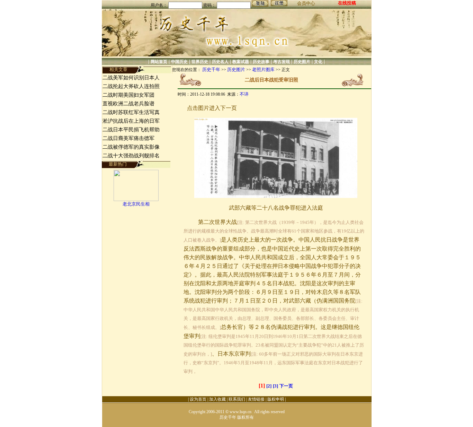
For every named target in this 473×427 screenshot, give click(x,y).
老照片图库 (263, 69)
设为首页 (198, 399)
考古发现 (281, 61)
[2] (268, 386)
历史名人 (220, 61)
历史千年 (211, 69)
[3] (275, 386)
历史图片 (302, 61)
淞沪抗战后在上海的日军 (131, 121)
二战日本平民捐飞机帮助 (131, 129)
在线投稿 (347, 3)
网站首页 (159, 61)
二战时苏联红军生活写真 (131, 112)
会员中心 (306, 3)
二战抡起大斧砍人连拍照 (131, 86)
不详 (244, 94)
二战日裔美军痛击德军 (128, 138)
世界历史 (199, 61)
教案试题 (240, 61)
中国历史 (179, 61)
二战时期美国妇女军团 (128, 95)
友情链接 (256, 399)
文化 (318, 61)
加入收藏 (217, 399)
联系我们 (237, 399)
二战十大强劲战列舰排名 (131, 155)
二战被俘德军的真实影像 (131, 147)
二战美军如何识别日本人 (131, 77)
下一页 (286, 386)
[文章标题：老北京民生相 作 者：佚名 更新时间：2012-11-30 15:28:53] (136, 199)
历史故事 (261, 61)
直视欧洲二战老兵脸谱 (128, 103)
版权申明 (275, 399)
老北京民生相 (136, 204)
